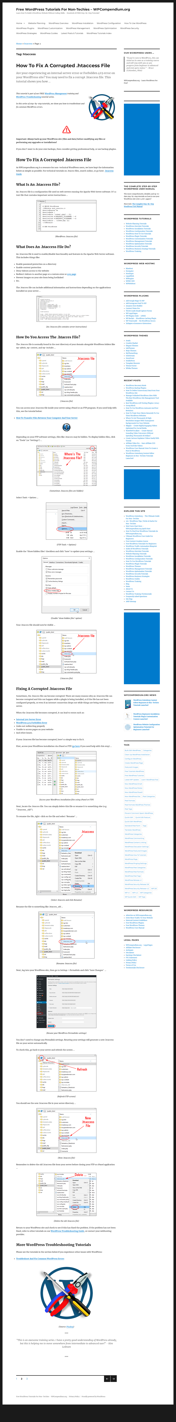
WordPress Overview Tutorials (137, 226)
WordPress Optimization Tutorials (139, 244)
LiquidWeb (130, 276)
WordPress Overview (58, 23)
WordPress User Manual (135, 928)
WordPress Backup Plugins (136, 388)
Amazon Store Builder (134, 306)
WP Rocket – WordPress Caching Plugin (141, 318)
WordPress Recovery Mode (136, 386)
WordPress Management (78, 28)
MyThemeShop (132, 353)
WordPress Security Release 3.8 (137, 884)
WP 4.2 (135, 893)
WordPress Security (129, 28)
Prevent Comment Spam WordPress (139, 813)
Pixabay (69, 1326)
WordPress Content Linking (135, 842)
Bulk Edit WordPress (133, 750)
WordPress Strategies (26, 33)
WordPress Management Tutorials (139, 241)
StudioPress (130, 361)
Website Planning (36, 23)
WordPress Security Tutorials (137, 246)
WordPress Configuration (109, 23)
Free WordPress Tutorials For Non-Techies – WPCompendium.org (73, 9)
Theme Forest (131, 366)
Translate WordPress (132, 830)
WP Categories (146, 893)
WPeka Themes (132, 368)
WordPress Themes (133, 566)
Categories (147, 750)
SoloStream (130, 356)
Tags (144, 826)
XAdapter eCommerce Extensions (138, 323)
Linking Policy (131, 960)
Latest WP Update (132, 780)
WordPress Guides (49, 33)
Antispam (129, 950)
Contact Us (130, 591)
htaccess (28, 43)
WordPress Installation (82, 23)
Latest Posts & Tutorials (72, 33)
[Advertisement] (142, 140)
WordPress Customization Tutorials (139, 239)
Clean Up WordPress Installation (137, 754)
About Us (129, 589)
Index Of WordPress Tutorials (137, 549)
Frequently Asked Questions (136, 596)
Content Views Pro (133, 308)
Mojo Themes (131, 351)
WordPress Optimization (105, 28)
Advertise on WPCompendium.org (139, 915)
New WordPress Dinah (133, 784)
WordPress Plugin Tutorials (136, 236)
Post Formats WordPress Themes (137, 805)
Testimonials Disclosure (135, 968)
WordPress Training (133, 251)
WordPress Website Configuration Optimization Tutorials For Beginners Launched (146, 727)
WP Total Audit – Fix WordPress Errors (141, 321)
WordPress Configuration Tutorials (139, 231)
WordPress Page (131, 859)
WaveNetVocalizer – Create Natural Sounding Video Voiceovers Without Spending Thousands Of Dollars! (139, 433)
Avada (128, 341)
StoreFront (130, 358)
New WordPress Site (132, 796)
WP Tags (142, 897)
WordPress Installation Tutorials (138, 229)
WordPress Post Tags (133, 876)
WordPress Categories (133, 834)
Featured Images (131, 767)
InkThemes (130, 348)
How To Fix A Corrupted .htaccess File (63, 65)
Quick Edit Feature (142, 817)
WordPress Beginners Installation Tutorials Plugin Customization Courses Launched (146, 716)
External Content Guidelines (136, 920)
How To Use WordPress (135, 23)
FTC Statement (131, 958)
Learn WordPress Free (149, 780)
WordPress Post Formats (134, 872)
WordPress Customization (50, 28)
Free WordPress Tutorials (134, 775)
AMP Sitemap (131, 601)
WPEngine (130, 279)
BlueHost (129, 269)
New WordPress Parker (133, 788)
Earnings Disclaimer (133, 955)
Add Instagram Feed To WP (136, 303)
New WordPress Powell (134, 792)
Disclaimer (130, 953)
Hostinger (130, 274)
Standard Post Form (132, 826)
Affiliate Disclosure (133, 948)
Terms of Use (131, 965)
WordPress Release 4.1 (133, 880)
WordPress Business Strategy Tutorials (141, 249)
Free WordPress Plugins (135, 923)
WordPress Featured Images (136, 851)
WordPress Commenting (134, 838)
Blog (127, 584)
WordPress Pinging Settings (136, 863)
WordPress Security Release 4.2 (137, 888)
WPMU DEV (130, 281)
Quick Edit (129, 817)
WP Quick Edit (130, 897)
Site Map (129, 599)
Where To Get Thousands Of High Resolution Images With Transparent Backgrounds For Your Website (140, 420)
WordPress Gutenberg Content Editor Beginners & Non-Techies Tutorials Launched (140, 455)
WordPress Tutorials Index (99, 33)
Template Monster (133, 363)
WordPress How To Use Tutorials (138, 234)
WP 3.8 (153, 888)
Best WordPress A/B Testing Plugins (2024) (142, 403)
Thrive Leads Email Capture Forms (139, 311)
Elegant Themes (132, 346)
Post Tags (128, 809)
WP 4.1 (127, 893)
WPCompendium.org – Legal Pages (139, 945)
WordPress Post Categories (135, 868)
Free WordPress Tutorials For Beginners (141, 544)
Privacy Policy (131, 963)
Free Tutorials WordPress (134, 771)
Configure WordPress (133, 759)
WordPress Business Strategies (138, 576)
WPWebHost (130, 284)
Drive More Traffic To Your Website (139, 918)
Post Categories (149, 796)
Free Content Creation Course (137, 541)
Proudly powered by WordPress (93, 1397)
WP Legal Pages (132, 313)
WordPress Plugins (25, 28)
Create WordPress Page (134, 763)
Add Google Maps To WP (135, 301)
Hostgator (130, 271)
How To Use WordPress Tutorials (138, 561)
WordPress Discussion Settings (137, 847)
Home (19, 23)
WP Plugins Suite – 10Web (136, 316)
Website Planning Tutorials (136, 224)
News (128, 586)
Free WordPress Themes (135, 925)
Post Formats (130, 801)
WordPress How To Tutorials (135, 855)
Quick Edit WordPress (133, 821)
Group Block (130, 406)
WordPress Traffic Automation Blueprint (141, 546)
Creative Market (132, 343)
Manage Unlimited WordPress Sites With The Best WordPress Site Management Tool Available (142, 398)
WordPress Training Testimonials (139, 594)
